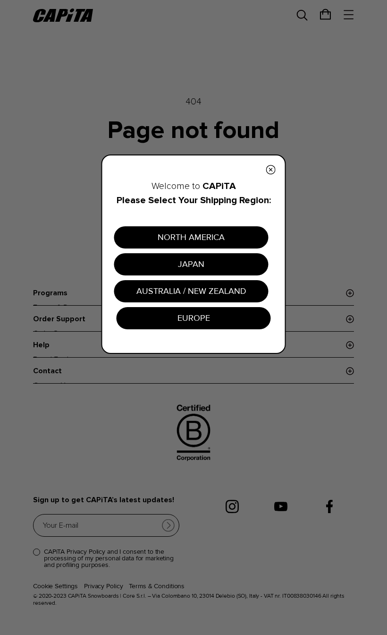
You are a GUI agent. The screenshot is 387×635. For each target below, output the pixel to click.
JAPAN (191, 264)
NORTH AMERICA (191, 237)
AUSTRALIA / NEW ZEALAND (191, 291)
